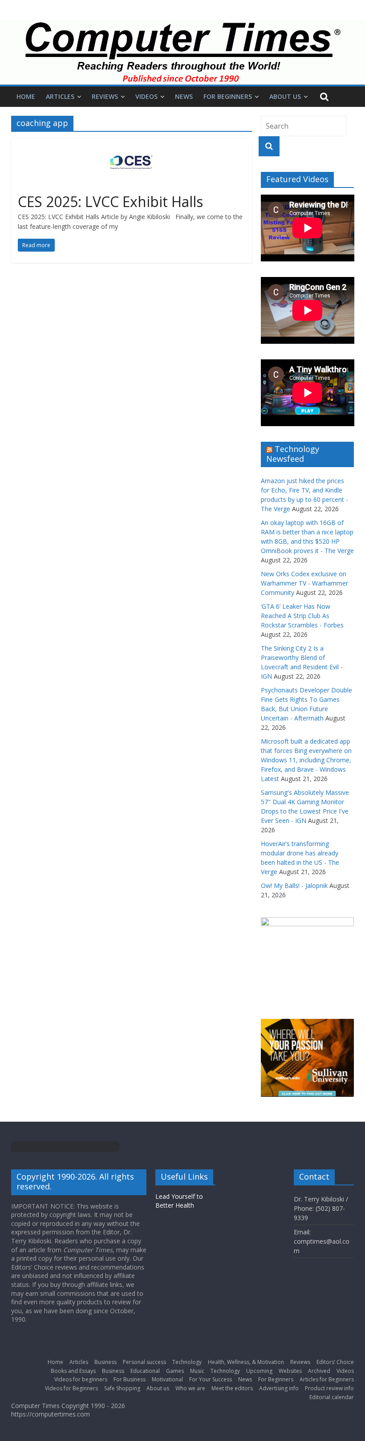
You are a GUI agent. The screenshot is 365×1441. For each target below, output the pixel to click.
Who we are (190, 1388)
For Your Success (210, 1379)
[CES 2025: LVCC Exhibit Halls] (131, 144)
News (184, 96)
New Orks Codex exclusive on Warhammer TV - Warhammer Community (304, 583)
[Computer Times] (182, 52)
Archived (319, 1371)
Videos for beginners (80, 1379)
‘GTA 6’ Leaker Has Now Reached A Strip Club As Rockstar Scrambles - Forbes (302, 615)
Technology (187, 1362)
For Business (130, 1379)
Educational (145, 1371)
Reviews (105, 96)
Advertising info (279, 1388)
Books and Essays (73, 1371)
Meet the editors (232, 1388)
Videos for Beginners (71, 1388)
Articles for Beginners (327, 1379)
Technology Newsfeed (292, 454)
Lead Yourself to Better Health (179, 1200)
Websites (290, 1371)
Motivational (167, 1379)
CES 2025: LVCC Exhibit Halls (110, 201)
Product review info (329, 1388)
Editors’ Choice (335, 1362)
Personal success (144, 1362)
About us (285, 96)
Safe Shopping (122, 1388)
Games (175, 1371)
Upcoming (259, 1371)
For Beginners (227, 96)
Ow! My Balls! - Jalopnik (294, 885)
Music (197, 1371)
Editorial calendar (331, 1397)
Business (105, 1362)
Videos (146, 96)
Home (25, 96)
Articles (60, 96)
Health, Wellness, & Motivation (246, 1362)
